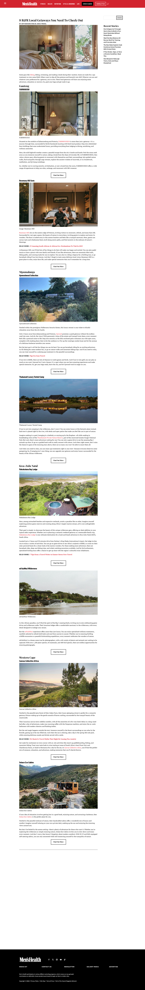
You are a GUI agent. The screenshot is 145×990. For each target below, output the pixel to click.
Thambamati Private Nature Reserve (50, 438)
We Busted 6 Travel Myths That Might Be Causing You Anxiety (53, 739)
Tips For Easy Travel (37, 356)
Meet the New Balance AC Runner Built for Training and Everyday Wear (112, 40)
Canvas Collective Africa (72, 748)
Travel (43, 24)
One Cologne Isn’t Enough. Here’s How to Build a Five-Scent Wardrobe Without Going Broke (59, 879)
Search (119, 17)
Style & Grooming (69, 4)
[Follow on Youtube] (60, 959)
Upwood (59, 334)
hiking (32, 75)
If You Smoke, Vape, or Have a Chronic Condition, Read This (113, 54)
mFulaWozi (29, 632)
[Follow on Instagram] (56, 959)
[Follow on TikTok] (64, 959)
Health (50, 4)
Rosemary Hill (24, 233)
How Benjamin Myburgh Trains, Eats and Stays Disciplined (111, 61)
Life (78, 4)
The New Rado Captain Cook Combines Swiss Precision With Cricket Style (113, 47)
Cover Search (87, 4)
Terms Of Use (50, 981)
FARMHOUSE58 (64, 141)
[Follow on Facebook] (49, 959)
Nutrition (57, 4)
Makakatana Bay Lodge (27, 535)
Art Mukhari (26, 24)
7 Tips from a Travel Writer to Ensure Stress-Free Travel (50, 554)
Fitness (43, 4)
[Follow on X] (52, 959)
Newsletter (101, 4)
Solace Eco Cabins (25, 817)
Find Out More (58, 175)
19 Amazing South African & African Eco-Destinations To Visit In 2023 (56, 246)
